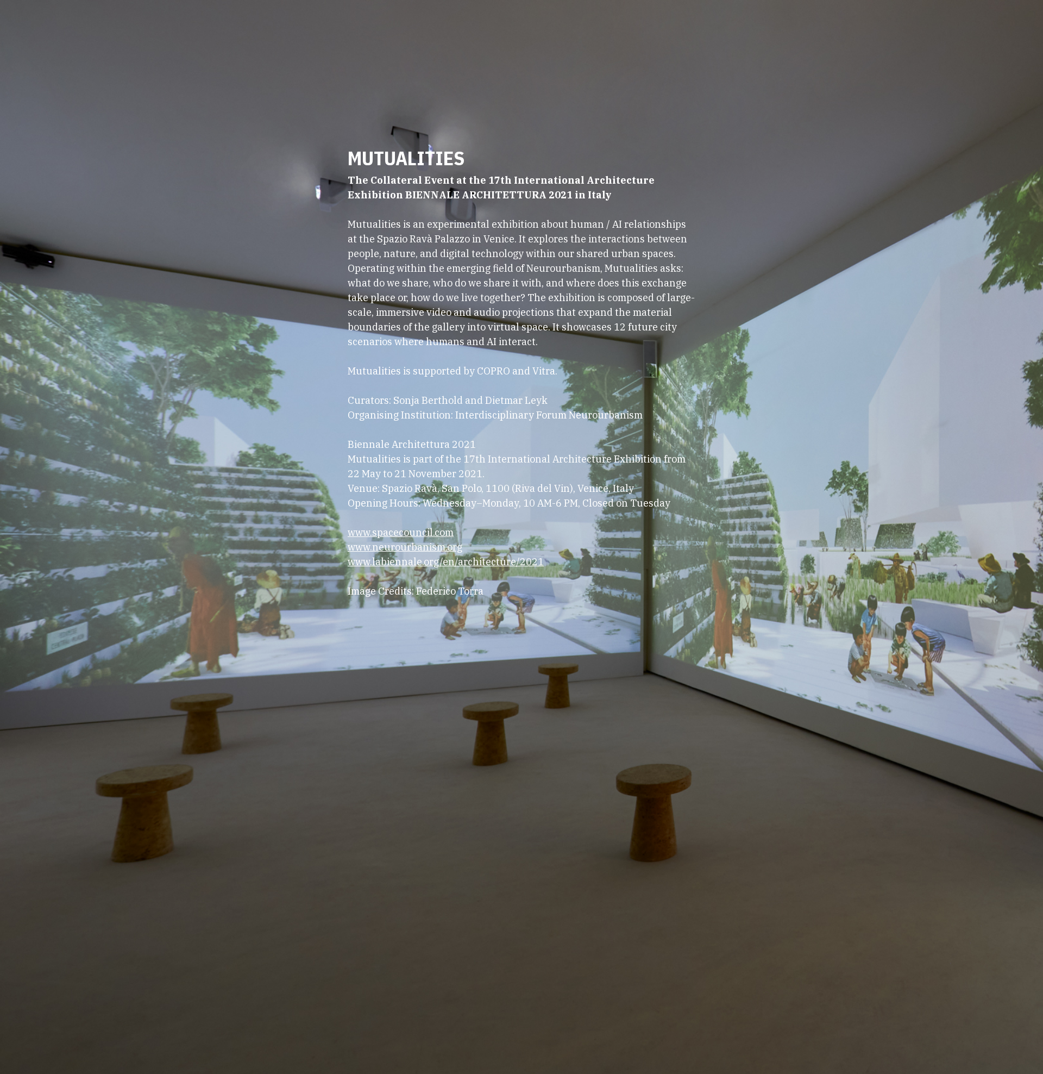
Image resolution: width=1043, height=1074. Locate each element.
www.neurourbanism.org (405, 547)
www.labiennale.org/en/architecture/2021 (446, 561)
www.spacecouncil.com (401, 532)
